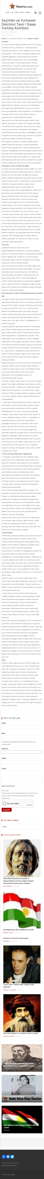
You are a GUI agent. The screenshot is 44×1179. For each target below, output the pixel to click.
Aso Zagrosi (7, 886)
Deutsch (22, 12)
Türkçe (17, 12)
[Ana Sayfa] (20, 6)
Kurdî (7, 12)
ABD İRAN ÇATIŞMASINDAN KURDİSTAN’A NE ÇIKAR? (21, 1126)
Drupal (12, 1174)
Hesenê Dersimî (8, 1036)
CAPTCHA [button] (5, 791)
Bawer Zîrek (14, 32)
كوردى (11, 12)
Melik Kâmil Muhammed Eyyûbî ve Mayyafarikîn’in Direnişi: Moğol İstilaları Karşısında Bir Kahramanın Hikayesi (18, 880)
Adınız (4, 723)
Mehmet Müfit (8, 932)
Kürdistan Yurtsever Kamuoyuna (15, 938)
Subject (4, 758)
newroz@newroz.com (9, 1165)
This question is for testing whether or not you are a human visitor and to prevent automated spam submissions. (20, 794)
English (28, 12)
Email (3, 733)
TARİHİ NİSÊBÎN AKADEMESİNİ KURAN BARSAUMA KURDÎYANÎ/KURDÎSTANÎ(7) (19, 1064)
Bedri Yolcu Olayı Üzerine (14, 1097)
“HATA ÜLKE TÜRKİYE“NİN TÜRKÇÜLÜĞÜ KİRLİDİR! (18, 985)
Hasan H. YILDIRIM (9, 990)
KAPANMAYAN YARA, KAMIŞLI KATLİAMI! (18, 930)
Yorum (4, 769)
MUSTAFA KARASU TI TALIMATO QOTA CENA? (20, 1033)
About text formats (8, 786)
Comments (10, 35)
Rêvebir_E (6, 941)
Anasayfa (5, 749)
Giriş (5, 827)
